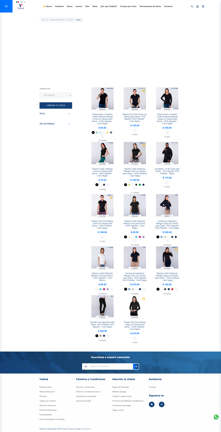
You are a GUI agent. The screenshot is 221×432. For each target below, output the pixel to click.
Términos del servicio (48, 405)
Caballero (59, 6)
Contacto (168, 6)
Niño (87, 6)
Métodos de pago (119, 392)
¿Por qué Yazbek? (108, 6)
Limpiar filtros (56, 105)
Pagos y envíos (118, 410)
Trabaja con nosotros (48, 401)
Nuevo (49, 6)
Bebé (94, 6)
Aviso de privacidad (83, 401)
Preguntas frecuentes (120, 387)
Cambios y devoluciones (121, 396)
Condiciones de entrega (121, 405)
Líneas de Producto (57, 20)
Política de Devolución (48, 410)
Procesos (43, 396)
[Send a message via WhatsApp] (216, 417)
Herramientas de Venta (150, 6)
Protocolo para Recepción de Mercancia (127, 401)
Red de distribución (47, 392)
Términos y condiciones (85, 387)
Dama (70, 6)
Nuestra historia (46, 387)
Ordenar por (45, 89)
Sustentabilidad (46, 415)
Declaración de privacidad (86, 396)
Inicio (44, 20)
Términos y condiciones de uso (88, 392)
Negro (78, 20)
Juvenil (79, 6)
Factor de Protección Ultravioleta (52, 419)
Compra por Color (128, 6)
